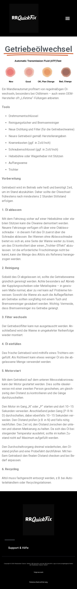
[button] (67, 18)
